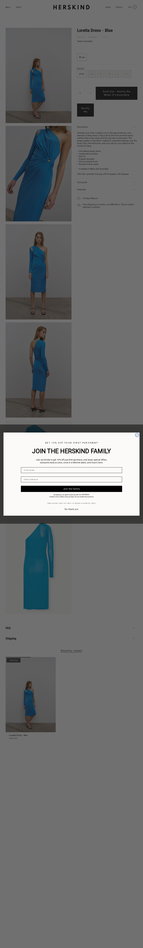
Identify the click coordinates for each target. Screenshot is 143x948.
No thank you (71, 509)
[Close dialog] (137, 435)
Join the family (71, 489)
